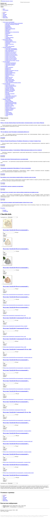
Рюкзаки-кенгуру (9, 110)
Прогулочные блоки (9, 79)
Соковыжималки (8, 35)
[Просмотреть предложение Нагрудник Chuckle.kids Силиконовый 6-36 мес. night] (14, 346)
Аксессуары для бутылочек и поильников (14, 23)
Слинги (7, 111)
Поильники (7, 33)
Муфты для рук (8, 78)
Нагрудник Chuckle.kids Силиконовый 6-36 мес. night (17, 349)
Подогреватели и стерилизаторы (12, 31)
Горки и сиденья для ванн (10, 85)
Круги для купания (9, 91)
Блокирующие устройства (10, 41)
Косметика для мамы (9, 105)
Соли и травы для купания (10, 95)
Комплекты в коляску (9, 74)
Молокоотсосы (8, 27)
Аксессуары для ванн (9, 84)
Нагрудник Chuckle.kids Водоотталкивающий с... (16, 230)
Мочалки (7, 92)
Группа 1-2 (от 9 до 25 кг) (10, 57)
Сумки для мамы (8, 113)
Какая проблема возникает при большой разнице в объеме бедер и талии (16, 202)
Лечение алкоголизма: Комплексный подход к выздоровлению (14, 159)
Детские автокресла (7, 47)
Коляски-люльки (8, 71)
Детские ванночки (9, 87)
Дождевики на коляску (10, 64)
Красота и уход (8, 106)
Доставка (5, 14)
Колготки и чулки (9, 104)
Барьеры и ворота (9, 40)
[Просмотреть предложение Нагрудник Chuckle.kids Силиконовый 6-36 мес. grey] (14, 315)
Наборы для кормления (10, 28)
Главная (4, 12)
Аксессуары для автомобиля (11, 49)
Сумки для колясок (9, 81)
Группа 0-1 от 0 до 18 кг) (10, 52)
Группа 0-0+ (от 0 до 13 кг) (11, 51)
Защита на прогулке (9, 44)
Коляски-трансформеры (10, 72)
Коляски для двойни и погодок (11, 70)
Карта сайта (5, 17)
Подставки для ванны (9, 93)
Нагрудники (7, 29)
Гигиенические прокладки (10, 102)
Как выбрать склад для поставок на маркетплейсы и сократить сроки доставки (18, 177)
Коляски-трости (8, 73)
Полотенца (7, 94)
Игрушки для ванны (9, 88)
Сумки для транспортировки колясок (13, 82)
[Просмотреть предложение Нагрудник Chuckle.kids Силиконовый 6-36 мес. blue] (14, 409)
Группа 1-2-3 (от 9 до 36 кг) (11, 58)
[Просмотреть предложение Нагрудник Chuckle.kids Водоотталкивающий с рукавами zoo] (16, 294)
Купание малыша (6, 83)
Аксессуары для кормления (8, 22)
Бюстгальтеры (8, 100)
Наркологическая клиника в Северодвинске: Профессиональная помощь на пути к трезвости (21, 150)
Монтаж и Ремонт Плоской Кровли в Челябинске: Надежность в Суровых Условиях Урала (20, 140)
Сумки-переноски (9, 114)
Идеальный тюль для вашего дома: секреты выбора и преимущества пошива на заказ (19, 192)
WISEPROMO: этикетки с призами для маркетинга (11, 186)
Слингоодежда (8, 112)
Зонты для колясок (9, 67)
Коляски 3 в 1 (8, 69)
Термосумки (7, 38)
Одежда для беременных (10, 107)
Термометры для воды (10, 96)
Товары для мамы (6, 99)
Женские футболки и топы (10, 103)
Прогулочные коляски (10, 80)
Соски (6, 36)
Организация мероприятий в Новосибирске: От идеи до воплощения (15, 168)
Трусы (6, 115)
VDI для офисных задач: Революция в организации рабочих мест (14, 131)
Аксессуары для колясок (10, 63)
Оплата (4, 15)
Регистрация (5, 10)
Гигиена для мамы (9, 101)
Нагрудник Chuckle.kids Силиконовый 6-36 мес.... (16, 328)
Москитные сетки (9, 77)
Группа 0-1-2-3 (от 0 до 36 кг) (11, 55)
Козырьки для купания (10, 90)
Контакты (5, 16)
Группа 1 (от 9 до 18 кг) (10, 56)
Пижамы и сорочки (9, 109)
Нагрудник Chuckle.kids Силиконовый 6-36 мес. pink (17, 338)
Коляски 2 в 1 (8, 68)
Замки (6, 66)
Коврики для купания (9, 89)
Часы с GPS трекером (9, 46)
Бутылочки (7, 25)
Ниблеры (7, 30)
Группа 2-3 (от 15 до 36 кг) (10, 59)
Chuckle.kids (5, 211)
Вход (4, 8)
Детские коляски (6, 61)
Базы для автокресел (9, 50)
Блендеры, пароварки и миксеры (12, 24)
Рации (6, 45)
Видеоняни (7, 42)
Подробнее (2, 128)
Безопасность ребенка (7, 39)
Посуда (6, 34)
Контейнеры (8, 26)
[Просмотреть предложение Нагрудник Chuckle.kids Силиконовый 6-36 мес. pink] (14, 336)
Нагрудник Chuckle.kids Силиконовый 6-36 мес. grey (17, 318)
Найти (2, 6)
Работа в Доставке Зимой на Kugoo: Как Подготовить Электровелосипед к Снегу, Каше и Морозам (22, 122)
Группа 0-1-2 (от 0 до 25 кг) (11, 53)
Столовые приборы (9, 37)
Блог (4, 13)
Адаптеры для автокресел (10, 62)
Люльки (7, 76)
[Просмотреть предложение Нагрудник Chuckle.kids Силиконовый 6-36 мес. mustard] (15, 326)
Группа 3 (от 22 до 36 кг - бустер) (12, 60)
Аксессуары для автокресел (11, 48)
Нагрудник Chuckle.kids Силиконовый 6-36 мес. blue (17, 412)
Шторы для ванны (9, 98)
